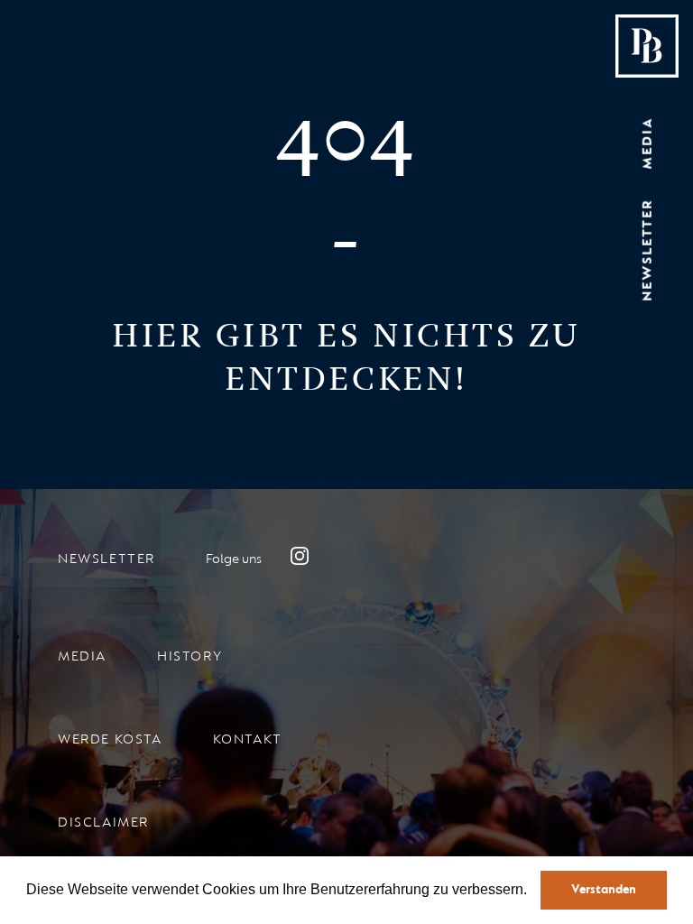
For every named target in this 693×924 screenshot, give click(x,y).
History (189, 656)
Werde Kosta (110, 739)
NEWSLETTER (647, 250)
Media (82, 656)
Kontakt (247, 739)
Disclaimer (103, 822)
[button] (534, 890)
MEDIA (647, 143)
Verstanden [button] (603, 889)
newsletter (106, 559)
